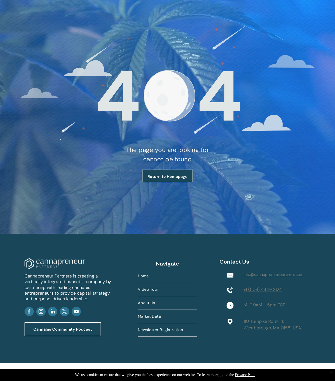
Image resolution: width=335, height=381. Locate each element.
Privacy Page (245, 375)
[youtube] (76, 312)
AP (106, 299)
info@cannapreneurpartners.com (273, 274)
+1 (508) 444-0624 (263, 289)
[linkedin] (52, 312)
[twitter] (64, 312)
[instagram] (41, 312)
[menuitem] (167, 276)
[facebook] (29, 312)
